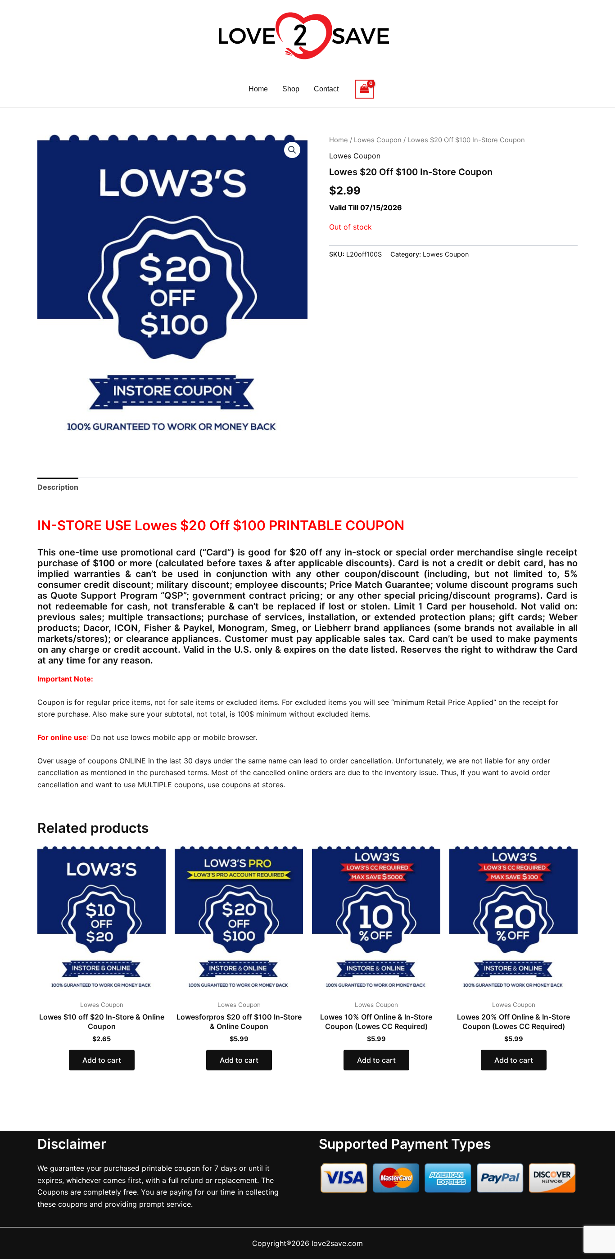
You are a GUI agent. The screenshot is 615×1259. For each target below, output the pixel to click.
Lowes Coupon (378, 140)
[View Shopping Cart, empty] (364, 89)
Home (258, 89)
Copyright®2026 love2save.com (307, 1243)
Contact (326, 89)
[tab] (57, 487)
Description (57, 487)
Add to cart (101, 1060)
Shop (290, 89)
